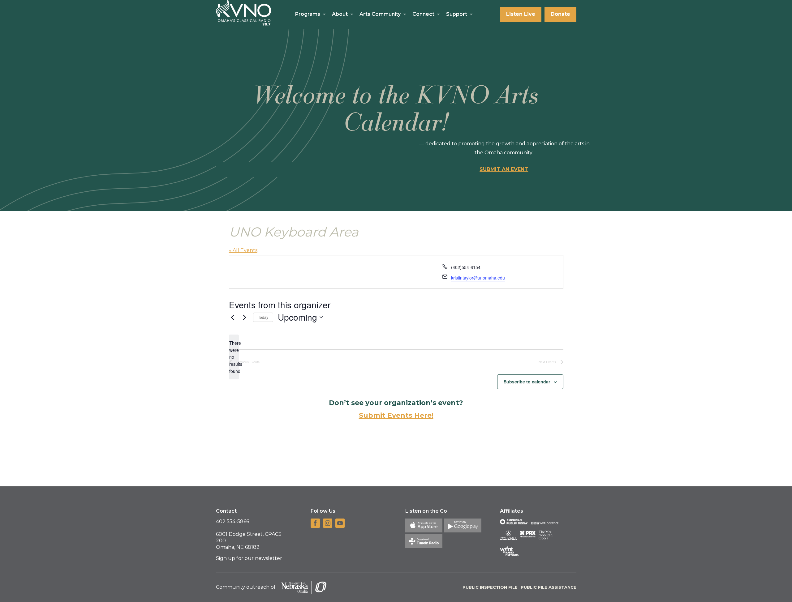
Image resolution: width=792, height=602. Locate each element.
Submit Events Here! (396, 415)
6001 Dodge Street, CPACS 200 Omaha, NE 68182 (249, 540)
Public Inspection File (490, 587)
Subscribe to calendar (527, 381)
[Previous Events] (232, 317)
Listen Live (520, 14)
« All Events (243, 250)
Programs (307, 14)
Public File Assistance (548, 587)
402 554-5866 (232, 521)
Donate (560, 14)
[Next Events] (244, 317)
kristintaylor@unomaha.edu (478, 278)
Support (456, 14)
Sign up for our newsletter (249, 558)
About (340, 14)
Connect (423, 14)
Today (263, 317)
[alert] (234, 357)
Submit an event (504, 169)
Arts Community (380, 14)
